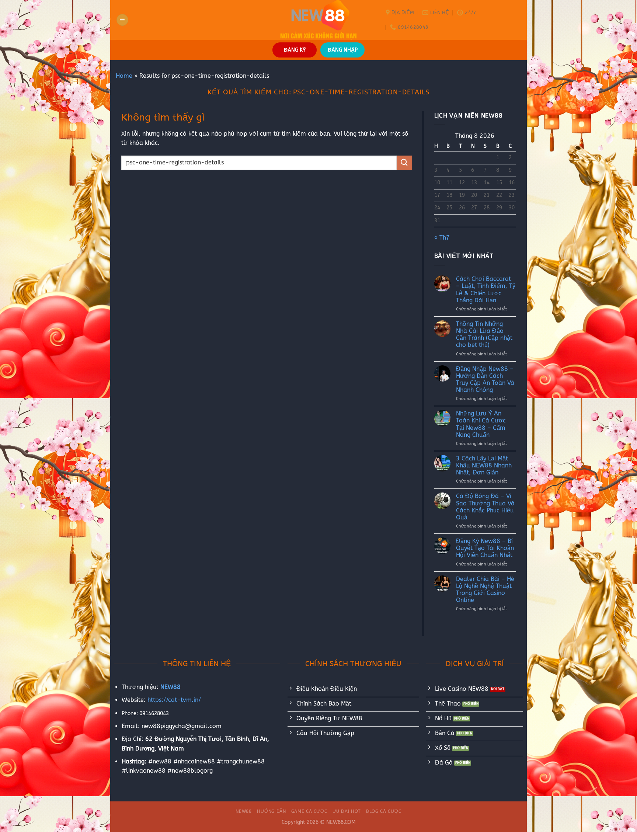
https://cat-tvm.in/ (174, 699)
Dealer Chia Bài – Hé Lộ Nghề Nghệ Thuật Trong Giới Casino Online (485, 589)
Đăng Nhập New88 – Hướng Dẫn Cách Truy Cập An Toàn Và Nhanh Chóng (485, 379)
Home (124, 75)
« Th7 (442, 237)
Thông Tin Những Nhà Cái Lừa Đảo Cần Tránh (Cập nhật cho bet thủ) (484, 334)
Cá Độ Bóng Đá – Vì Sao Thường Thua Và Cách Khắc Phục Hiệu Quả (485, 506)
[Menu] (122, 20)
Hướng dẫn (271, 811)
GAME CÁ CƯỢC (309, 811)
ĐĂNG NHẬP (343, 50)
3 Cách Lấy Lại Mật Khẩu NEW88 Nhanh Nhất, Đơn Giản (484, 465)
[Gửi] (404, 163)
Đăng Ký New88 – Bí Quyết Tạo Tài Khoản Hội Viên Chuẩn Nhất (485, 547)
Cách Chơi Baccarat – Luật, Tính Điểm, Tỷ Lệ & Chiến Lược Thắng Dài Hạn (485, 289)
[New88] (318, 20)
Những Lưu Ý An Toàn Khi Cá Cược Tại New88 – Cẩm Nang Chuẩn (481, 424)
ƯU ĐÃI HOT (347, 811)
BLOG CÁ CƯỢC (383, 811)
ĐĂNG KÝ (295, 50)
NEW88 (243, 811)
